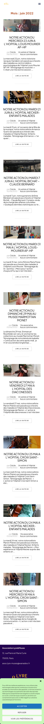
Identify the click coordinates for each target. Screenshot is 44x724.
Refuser (22, 712)
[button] (40, 681)
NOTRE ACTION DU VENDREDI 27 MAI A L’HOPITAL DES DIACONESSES (22, 387)
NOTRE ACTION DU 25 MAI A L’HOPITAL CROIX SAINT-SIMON (22, 457)
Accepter (22, 706)
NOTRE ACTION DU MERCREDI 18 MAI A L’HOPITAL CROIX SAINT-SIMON (22, 596)
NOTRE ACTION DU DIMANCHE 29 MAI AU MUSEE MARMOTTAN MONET (22, 315)
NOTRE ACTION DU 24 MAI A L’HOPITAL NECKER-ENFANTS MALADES (22, 526)
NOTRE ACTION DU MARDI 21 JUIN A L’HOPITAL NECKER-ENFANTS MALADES (22, 112)
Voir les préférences (22, 719)
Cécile (13, 52)
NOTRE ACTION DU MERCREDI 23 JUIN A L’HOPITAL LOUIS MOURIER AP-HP (22, 42)
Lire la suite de (23, 75)
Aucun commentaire (28, 54)
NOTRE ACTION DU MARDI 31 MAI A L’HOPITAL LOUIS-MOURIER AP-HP (22, 247)
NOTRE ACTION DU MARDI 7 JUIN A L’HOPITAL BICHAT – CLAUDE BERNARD (22, 181)
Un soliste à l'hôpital (26, 52)
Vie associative (26, 325)
